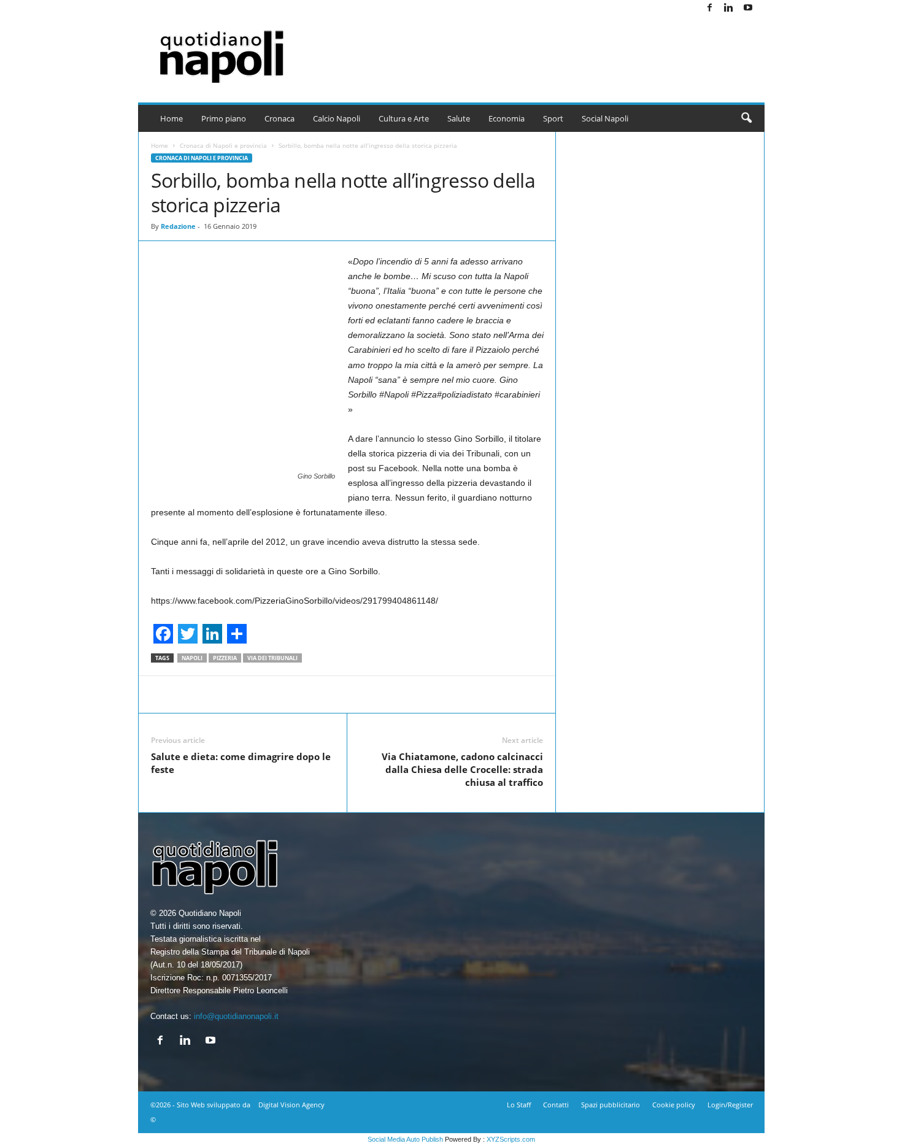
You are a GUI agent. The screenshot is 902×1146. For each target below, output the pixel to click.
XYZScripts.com (511, 1139)
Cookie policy (673, 1104)
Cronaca (279, 118)
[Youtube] (748, 8)
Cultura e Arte (404, 118)
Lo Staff (519, 1104)
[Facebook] (710, 8)
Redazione (178, 226)
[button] (746, 118)
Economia (506, 118)
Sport (553, 118)
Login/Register (730, 1104)
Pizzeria (225, 658)
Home (171, 118)
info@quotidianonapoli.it (236, 1016)
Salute (458, 118)
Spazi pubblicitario (610, 1104)
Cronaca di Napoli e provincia (223, 145)
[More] (609, 694)
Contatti (556, 1104)
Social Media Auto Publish (405, 1139)
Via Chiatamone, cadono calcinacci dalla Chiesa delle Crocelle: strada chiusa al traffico (462, 769)
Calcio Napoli (336, 118)
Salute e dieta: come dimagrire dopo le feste (241, 762)
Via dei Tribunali (272, 658)
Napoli (192, 658)
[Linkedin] (729, 8)
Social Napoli (605, 118)
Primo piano (223, 118)
